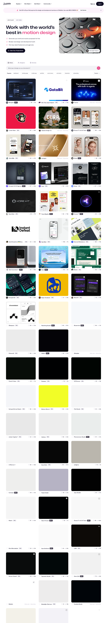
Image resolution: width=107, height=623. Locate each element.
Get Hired (37, 4)
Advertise (98, 102)
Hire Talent (27, 4)
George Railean (95, 50)
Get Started (83, 10)
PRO (16, 102)
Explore (18, 4)
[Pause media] (62, 50)
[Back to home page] (7, 4)
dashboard (16, 73)
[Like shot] (33, 98)
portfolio (42, 73)
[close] (101, 10)
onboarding (75, 73)
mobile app (34, 73)
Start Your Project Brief (16, 50)
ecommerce (50, 73)
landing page (25, 73)
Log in (100, 4)
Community (47, 4)
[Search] (98, 68)
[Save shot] (29, 98)
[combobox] (51, 68)
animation (59, 73)
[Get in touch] (26, 98)
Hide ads (92, 102)
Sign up (93, 4)
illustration (67, 73)
